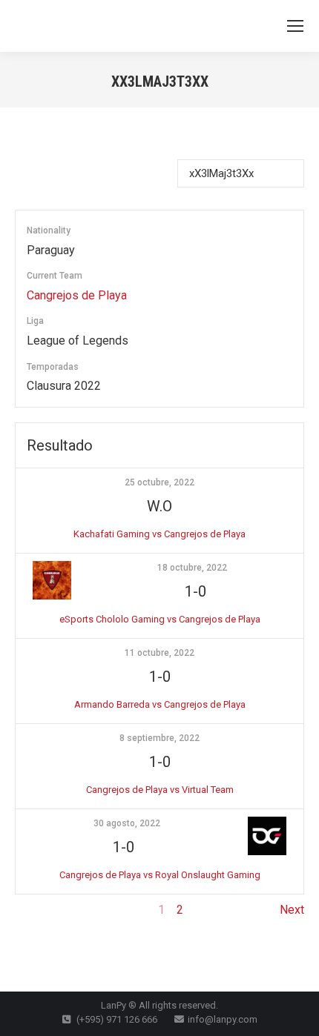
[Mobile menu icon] (295, 26)
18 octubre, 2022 (192, 567)
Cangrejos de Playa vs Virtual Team (160, 789)
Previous (38, 910)
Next (292, 910)
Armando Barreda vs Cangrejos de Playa (160, 704)
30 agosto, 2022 (126, 823)
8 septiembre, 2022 (159, 738)
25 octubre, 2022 (159, 482)
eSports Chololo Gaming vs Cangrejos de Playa (159, 619)
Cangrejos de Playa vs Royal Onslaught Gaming (159, 874)
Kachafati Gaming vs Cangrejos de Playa (159, 533)
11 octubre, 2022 (159, 653)
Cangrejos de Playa (77, 295)
